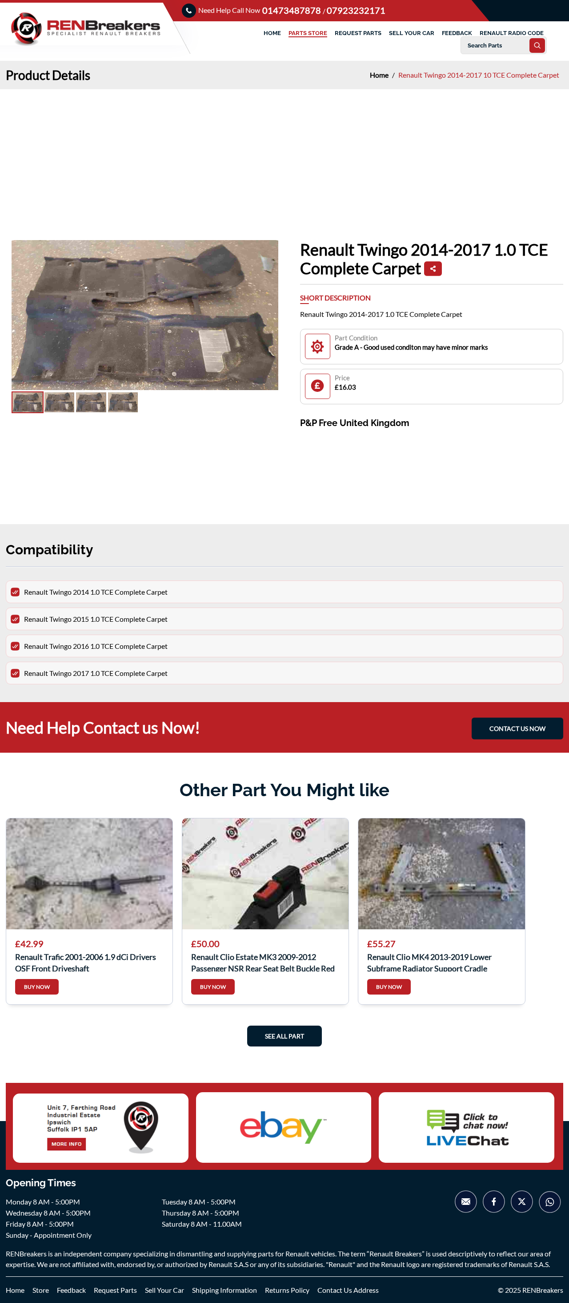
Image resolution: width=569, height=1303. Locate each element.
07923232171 (356, 10)
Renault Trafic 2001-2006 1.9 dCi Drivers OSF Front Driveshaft (85, 961)
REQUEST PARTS (358, 33)
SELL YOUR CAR (411, 33)
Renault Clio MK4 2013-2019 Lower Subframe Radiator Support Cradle (429, 961)
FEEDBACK (457, 33)
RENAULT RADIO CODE (512, 33)
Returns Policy (287, 1290)
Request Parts (115, 1290)
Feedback (71, 1290)
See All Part (284, 1036)
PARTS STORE (308, 33)
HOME (272, 33)
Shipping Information (224, 1290)
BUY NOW (37, 986)
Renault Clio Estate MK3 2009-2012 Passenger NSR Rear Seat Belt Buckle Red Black (263, 961)
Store (40, 1290)
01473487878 (292, 10)
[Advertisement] (284, 156)
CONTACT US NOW (517, 728)
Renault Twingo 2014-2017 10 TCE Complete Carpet (478, 75)
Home (380, 75)
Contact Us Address (348, 1290)
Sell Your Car (164, 1290)
